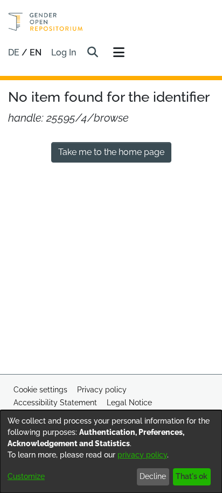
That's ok (191, 476)
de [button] (15, 52)
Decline (153, 476)
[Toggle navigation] (118, 53)
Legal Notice (129, 402)
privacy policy (142, 454)
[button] (92, 52)
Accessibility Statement (55, 402)
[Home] (45, 22)
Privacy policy (102, 389)
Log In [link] (64, 52)
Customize (26, 476)
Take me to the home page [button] (111, 152)
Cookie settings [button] (40, 389)
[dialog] (111, 451)
